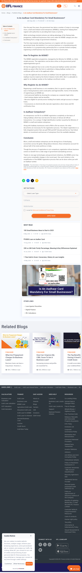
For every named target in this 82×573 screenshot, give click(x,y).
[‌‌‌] (59, 6)
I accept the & (36, 210)
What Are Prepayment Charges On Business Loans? (14, 357)
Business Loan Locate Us (56, 402)
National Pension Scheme (54, 413)
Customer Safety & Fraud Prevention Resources (71, 511)
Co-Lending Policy (71, 398)
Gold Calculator (7, 409)
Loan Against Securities (34, 306)
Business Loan (72, 387)
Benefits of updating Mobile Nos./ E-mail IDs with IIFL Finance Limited (72, 503)
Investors (36, 413)
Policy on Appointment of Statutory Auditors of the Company (72, 494)
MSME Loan (21, 404)
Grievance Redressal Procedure (71, 440)
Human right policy (71, 519)
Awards (35, 401)
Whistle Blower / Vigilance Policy (70, 410)
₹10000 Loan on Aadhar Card (34, 239)
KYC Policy (68, 424)
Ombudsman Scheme (72, 460)
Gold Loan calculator (8, 403)
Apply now (51, 216)
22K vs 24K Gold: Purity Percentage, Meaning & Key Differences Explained (50, 248)
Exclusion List (69, 427)
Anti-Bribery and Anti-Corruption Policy (72, 456)
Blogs (35, 404)
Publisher (9, 352)
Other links (29, 301)
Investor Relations (71, 449)
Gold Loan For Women (24, 415)
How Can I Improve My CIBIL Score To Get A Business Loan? (45, 357)
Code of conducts (70, 516)
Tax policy (68, 522)
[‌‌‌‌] (75, 6)
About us (36, 398)
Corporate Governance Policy (71, 430)
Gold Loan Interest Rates (30, 387)
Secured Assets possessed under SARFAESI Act (70, 486)
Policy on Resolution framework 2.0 (71, 464)
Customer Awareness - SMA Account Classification (72, 470)
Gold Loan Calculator (46, 387)
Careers (35, 407)
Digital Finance (31, 310)
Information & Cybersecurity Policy (71, 526)
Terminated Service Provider (71, 480)
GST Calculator (7, 406)
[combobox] (51, 194)
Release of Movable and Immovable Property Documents (71, 419)
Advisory (67, 452)
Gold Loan (17, 387)
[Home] (12, 6)
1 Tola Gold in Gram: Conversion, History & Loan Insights (44, 257)
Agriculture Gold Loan (24, 407)
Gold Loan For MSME (24, 413)
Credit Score (21, 426)
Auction (19, 423)
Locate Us (52, 398)
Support (51, 409)
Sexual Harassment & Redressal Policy (72, 531)
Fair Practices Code (71, 414)
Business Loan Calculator (6, 399)
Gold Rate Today (60, 387)
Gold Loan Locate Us (56, 406)
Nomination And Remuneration (70, 435)
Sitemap (35, 559)
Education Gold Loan (24, 410)
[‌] (23, 180)
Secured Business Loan (23, 419)
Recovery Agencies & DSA (71, 476)
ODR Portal (36, 415)
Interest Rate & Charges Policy (70, 402)
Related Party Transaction (69, 445)
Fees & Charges (70, 406)
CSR (34, 410)
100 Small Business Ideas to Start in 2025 (39, 230)
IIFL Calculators (31, 313)
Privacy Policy (50, 210)
